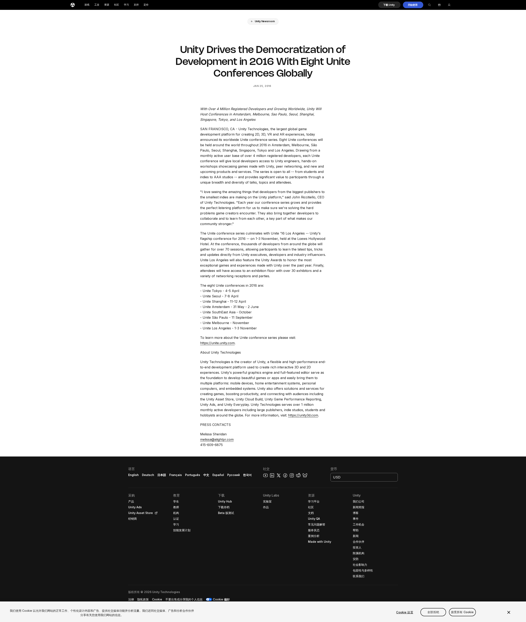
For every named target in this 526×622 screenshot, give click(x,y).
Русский (233, 475)
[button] (389, 5)
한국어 (247, 475)
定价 (146, 5)
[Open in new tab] (155, 513)
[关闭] (508, 612)
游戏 (86, 5)
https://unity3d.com (303, 415)
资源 (106, 5)
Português (192, 475)
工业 (96, 5)
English (133, 475)
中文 (206, 475)
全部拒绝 (433, 612)
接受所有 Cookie (462, 612)
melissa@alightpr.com (217, 439)
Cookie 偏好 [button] (221, 599)
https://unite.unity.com (217, 343)
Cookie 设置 (404, 612)
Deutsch (148, 475)
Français (175, 475)
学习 (126, 5)
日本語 (161, 475)
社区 (116, 5)
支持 (136, 5)
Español (218, 475)
